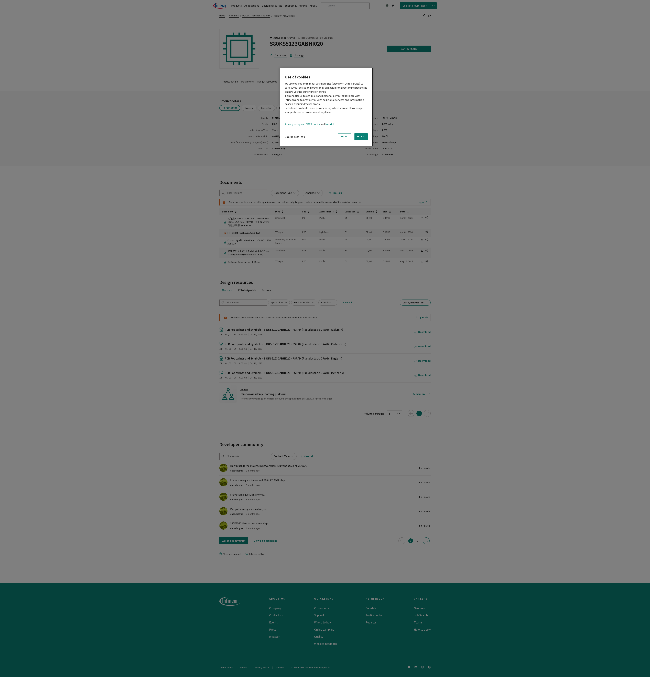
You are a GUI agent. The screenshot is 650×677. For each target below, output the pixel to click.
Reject (345, 136)
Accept (361, 136)
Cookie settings (295, 137)
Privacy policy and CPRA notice (302, 124)
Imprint (329, 124)
